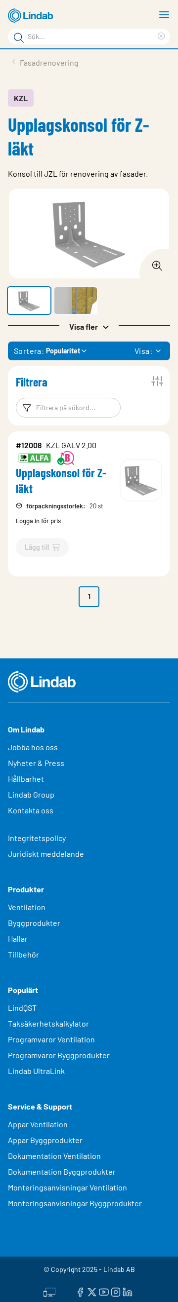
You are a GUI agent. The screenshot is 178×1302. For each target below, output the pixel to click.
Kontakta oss (30, 810)
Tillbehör (23, 954)
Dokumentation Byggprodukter (62, 1171)
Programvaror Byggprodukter (59, 1055)
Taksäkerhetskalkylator (48, 1023)
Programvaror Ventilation (51, 1039)
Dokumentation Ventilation (54, 1155)
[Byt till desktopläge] (49, 1290)
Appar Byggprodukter (45, 1140)
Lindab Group (31, 794)
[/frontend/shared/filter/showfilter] (157, 381)
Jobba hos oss (33, 747)
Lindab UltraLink (36, 1070)
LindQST (22, 1007)
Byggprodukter (34, 922)
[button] (29, 300)
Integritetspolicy (37, 837)
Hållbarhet (26, 778)
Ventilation (26, 907)
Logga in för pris (38, 521)
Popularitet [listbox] (63, 350)
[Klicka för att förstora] (154, 263)
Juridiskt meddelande (46, 853)
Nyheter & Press (36, 762)
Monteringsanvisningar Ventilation (67, 1187)
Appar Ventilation (38, 1124)
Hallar (18, 938)
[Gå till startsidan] (32, 16)
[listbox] (158, 351)
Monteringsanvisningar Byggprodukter (75, 1203)
